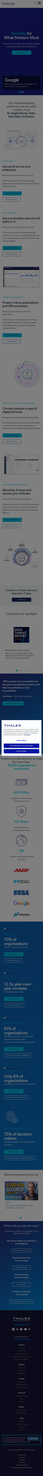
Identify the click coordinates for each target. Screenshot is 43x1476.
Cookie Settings (22, 740)
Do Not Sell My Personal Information (21, 745)
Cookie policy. (27, 734)
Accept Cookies (22, 751)
